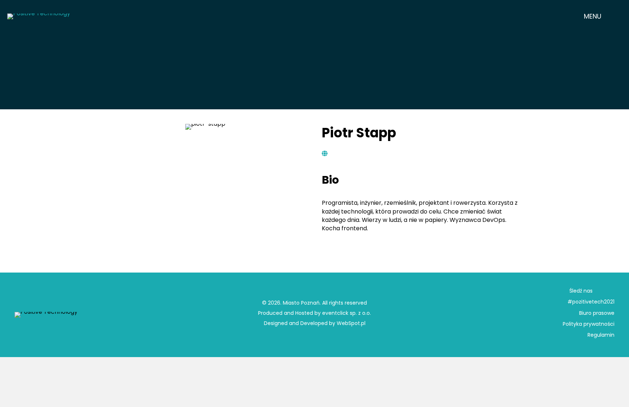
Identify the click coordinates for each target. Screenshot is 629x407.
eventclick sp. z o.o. (346, 313)
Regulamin (601, 334)
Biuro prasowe (596, 313)
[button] (598, 16)
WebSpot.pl (351, 323)
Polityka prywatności (588, 324)
